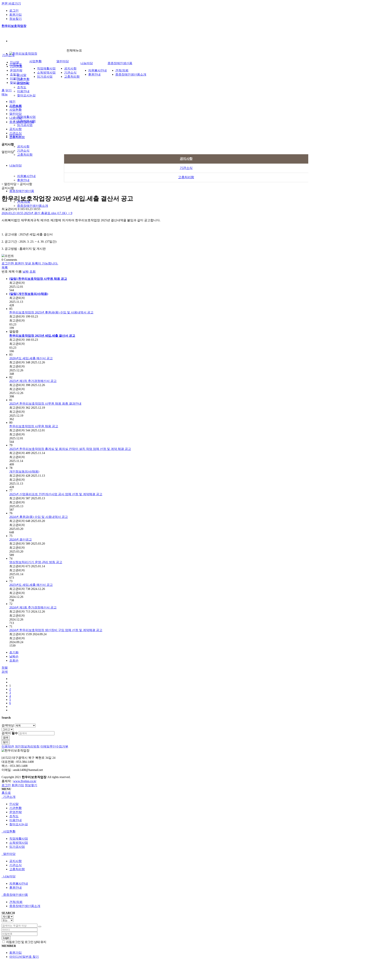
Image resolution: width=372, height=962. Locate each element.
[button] (5, 267)
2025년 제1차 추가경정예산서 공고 (33, 381)
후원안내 (23, 180)
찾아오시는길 (26, 95)
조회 (32, 271)
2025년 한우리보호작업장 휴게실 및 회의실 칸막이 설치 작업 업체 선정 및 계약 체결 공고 (70, 449)
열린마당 (62, 61)
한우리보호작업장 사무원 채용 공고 (33, 426)
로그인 (14, 10)
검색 (5, 737)
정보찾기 (15, 18)
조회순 (14, 660)
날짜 (25, 271)
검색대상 (8, 725)
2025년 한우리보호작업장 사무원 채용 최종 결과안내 (45, 403)
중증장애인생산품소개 (32, 205)
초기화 (14, 652)
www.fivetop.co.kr (24, 781)
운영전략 (16, 70)
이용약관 (8, 746)
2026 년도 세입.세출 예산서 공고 (31, 358)
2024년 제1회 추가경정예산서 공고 (33, 607)
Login (6, 937)
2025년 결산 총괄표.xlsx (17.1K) (37, 213)
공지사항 (23, 146)
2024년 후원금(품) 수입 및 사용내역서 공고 (38, 516)
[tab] (186, 797)
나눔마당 (15, 165)
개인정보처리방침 (27, 746)
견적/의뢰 (121, 70)
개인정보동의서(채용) (24, 471)
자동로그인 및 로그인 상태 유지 (25, 942)
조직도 (21, 87)
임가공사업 (25, 125)
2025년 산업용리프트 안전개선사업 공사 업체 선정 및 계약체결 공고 (55, 494)
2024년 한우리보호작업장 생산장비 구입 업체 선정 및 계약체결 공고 (55, 630)
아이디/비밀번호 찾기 (24, 956)
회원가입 (15, 14)
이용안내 (23, 91)
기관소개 (8, 55)
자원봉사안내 (26, 176)
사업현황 (35, 61)
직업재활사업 (26, 116)
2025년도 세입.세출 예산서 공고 (31, 584)
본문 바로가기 (11, 3)
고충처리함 (25, 154)
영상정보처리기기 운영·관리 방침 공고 (35, 562)
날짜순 (14, 656)
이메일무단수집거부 (54, 746)
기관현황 (23, 79)
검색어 (10, 733)
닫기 (8, 90)
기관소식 (23, 150)
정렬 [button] (5, 667)
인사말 (21, 75)
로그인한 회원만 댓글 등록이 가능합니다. (30, 263)
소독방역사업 (46, 72)
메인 (12, 101)
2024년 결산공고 (20, 539)
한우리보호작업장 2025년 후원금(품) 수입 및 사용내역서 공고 (51, 312)
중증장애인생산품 (21, 191)
